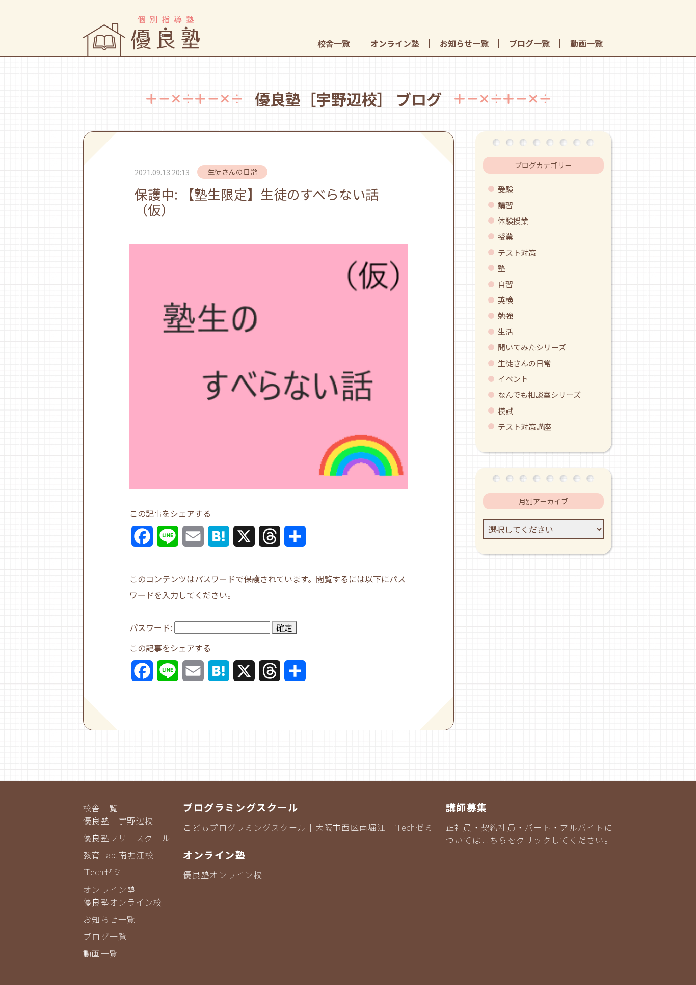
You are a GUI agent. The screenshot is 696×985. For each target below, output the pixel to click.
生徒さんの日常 (524, 363)
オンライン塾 (394, 43)
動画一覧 (586, 43)
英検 (505, 299)
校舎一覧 (333, 43)
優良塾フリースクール (127, 838)
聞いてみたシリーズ (532, 347)
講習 (505, 205)
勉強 (505, 315)
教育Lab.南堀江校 (118, 855)
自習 (505, 284)
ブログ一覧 (529, 43)
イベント (513, 378)
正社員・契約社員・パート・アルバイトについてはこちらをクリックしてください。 (529, 833)
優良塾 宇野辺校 (118, 820)
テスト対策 (517, 252)
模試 (505, 410)
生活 (505, 331)
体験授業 (513, 220)
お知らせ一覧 (464, 43)
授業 (505, 236)
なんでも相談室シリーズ (539, 394)
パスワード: (151, 627)
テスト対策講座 (524, 426)
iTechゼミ (102, 872)
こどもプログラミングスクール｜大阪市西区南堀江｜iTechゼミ (308, 827)
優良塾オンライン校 (123, 902)
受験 (505, 189)
